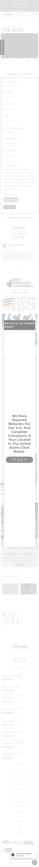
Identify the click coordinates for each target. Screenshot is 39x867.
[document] (19, 433)
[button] (33, 321)
